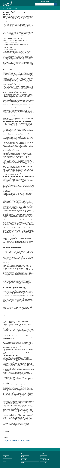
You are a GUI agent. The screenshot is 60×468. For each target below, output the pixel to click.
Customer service (6, 455)
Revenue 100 (9, 8)
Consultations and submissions (8, 462)
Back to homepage (6, 449)
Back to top (55, 449)
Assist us (4, 461)
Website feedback (43, 458)
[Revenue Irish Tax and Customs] (7, 3)
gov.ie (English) (42, 462)
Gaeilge (56, 1)
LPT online (51, 1)
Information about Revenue (7, 458)
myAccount (43, 1)
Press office (5, 456)
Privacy (41, 456)
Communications (24, 459)
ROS (47, 1)
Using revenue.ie (24, 458)
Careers (4, 453)
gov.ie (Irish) (42, 464)
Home (3, 8)
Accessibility (42, 453)
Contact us (23, 453)
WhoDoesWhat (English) (44, 459)
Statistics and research (25, 455)
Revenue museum (6, 459)
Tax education (23, 456)
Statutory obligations (43, 455)
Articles (15, 8)
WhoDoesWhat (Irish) (43, 461)
